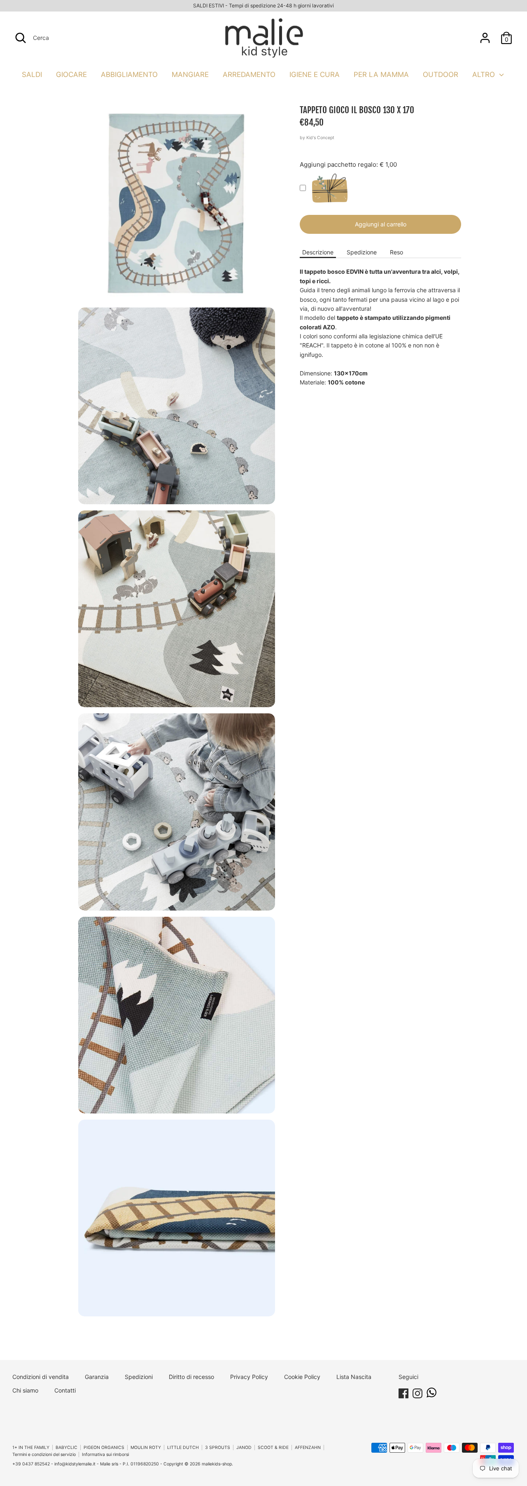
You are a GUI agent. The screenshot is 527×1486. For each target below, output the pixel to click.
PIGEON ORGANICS (104, 1447)
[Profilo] (485, 33)
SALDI (32, 74)
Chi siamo (25, 1390)
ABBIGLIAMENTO (129, 74)
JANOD (244, 1447)
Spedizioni (139, 1376)
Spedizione (362, 252)
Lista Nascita (353, 1376)
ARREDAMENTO (249, 74)
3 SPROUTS (217, 1447)
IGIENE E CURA (314, 74)
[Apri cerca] (20, 38)
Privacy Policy (249, 1376)
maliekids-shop (217, 1464)
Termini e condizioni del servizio (44, 1454)
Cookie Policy (302, 1376)
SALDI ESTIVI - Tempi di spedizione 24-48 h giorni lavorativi (263, 5)
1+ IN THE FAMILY (30, 1447)
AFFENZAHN (308, 1447)
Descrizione (317, 252)
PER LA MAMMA (381, 74)
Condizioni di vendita (40, 1376)
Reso (396, 252)
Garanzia (97, 1376)
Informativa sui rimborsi (105, 1454)
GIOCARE (71, 74)
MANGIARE (190, 74)
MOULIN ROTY (146, 1447)
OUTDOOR (440, 74)
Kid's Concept (320, 137)
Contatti (65, 1390)
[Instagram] (417, 1391)
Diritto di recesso (191, 1376)
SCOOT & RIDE (273, 1447)
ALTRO (484, 74)
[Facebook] (403, 1391)
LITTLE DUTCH (183, 1447)
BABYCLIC (66, 1447)
